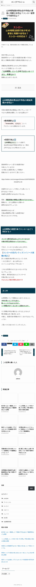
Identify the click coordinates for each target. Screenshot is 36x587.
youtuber (6, 498)
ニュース (6, 514)
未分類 (5, 517)
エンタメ (5, 18)
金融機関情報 (7, 521)
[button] (4, 344)
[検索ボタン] (33, 2)
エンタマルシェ (18, 2)
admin (18, 379)
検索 (2, 485)
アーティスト (7, 502)
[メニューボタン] (1, 2)
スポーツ (6, 510)
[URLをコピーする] (32, 344)
